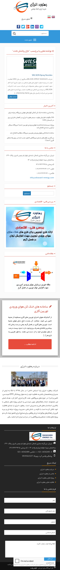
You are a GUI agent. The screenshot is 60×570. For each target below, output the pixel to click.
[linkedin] (32, 27)
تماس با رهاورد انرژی (46, 473)
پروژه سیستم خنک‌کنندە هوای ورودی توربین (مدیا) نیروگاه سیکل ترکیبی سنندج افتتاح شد (31, 126)
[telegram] (41, 27)
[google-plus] (27, 27)
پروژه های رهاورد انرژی (46, 478)
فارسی (49, 17)
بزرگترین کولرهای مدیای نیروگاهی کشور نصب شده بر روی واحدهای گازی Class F (30, 139)
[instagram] (37, 27)
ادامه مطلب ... (30, 344)
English (53, 17)
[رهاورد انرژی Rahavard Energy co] (30, 7)
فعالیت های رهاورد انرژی (45, 482)
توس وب (33, 568)
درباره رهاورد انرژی (47, 469)
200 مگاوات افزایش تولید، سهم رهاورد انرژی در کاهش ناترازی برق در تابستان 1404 (31, 118)
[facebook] (18, 27)
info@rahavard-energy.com (42, 178)
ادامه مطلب (12, 96)
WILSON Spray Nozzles (42, 75)
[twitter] (23, 27)
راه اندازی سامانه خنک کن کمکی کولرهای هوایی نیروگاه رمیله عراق (31, 112)
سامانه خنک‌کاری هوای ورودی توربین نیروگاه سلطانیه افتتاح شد (32, 133)
